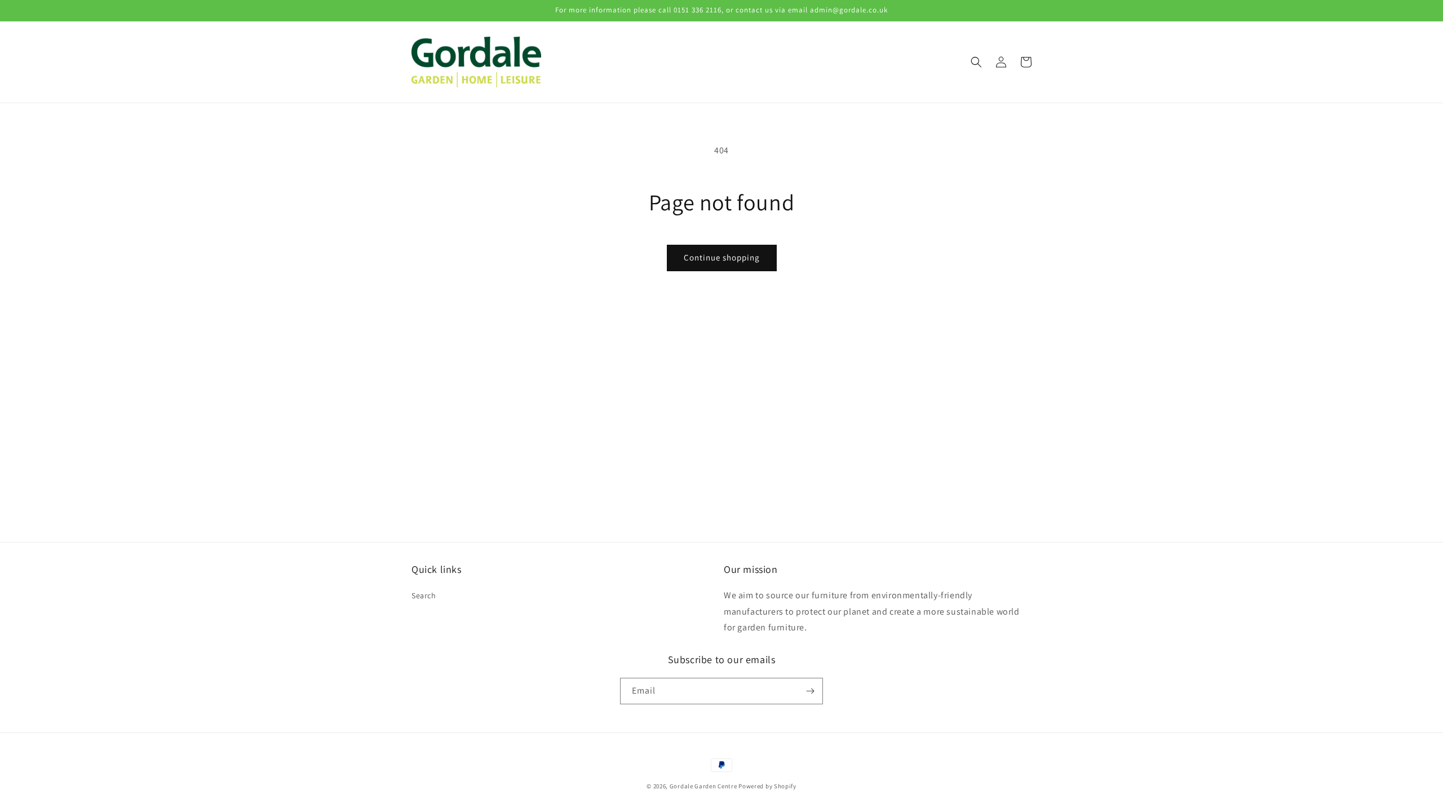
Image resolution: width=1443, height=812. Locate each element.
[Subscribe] (810, 691)
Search (423, 595)
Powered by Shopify (767, 786)
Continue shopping (722, 257)
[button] (976, 62)
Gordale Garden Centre (703, 786)
